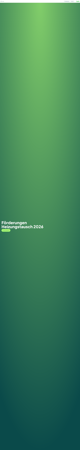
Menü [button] (3, 1)
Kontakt (72, 1)
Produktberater (66, 1)
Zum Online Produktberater (6, 230)
